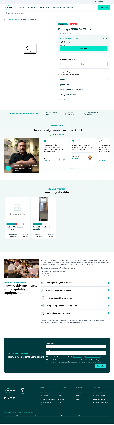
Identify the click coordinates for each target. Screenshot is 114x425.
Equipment (32, 8)
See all (78, 399)
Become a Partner (59, 8)
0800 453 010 (100, 2)
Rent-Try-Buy (11, 234)
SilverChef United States (100, 403)
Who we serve (44, 8)
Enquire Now (84, 49)
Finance (21, 8)
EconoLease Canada (99, 399)
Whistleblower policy (28, 412)
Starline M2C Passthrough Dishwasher (41, 228)
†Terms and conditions (17, 412)
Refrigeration (79, 392)
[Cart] (107, 2)
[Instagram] (8, 398)
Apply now (103, 8)
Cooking (78, 395)
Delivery (60, 392)
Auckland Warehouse (99, 392)
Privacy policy (7, 412)
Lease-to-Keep (44, 395)
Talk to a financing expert (47, 399)
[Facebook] (5, 398)
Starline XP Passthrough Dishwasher (15, 228)
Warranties (61, 399)
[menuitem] (22, 7)
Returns (60, 395)
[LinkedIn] (14, 398)
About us (70, 8)
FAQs (59, 403)
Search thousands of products (16, 13)
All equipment (13, 19)
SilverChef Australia (99, 395)
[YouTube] (11, 398)
